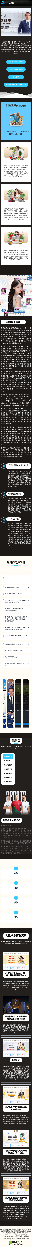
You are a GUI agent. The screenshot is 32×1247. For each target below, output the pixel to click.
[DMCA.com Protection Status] (16, 1242)
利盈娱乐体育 (8, 756)
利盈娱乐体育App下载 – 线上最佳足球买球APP (16, 974)
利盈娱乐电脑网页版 (16, 69)
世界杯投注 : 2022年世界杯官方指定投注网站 (16, 1017)
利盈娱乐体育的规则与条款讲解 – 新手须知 (16, 1152)
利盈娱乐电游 (8, 777)
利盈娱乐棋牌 (8, 765)
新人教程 (16, 77)
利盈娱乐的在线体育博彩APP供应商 (16, 1108)
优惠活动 (16, 1060)
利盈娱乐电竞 (8, 769)
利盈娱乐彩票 (8, 773)
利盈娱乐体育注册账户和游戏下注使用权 (16, 1199)
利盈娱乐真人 (8, 760)
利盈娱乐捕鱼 (8, 782)
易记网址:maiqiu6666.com (16, 85)
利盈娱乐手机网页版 (16, 62)
